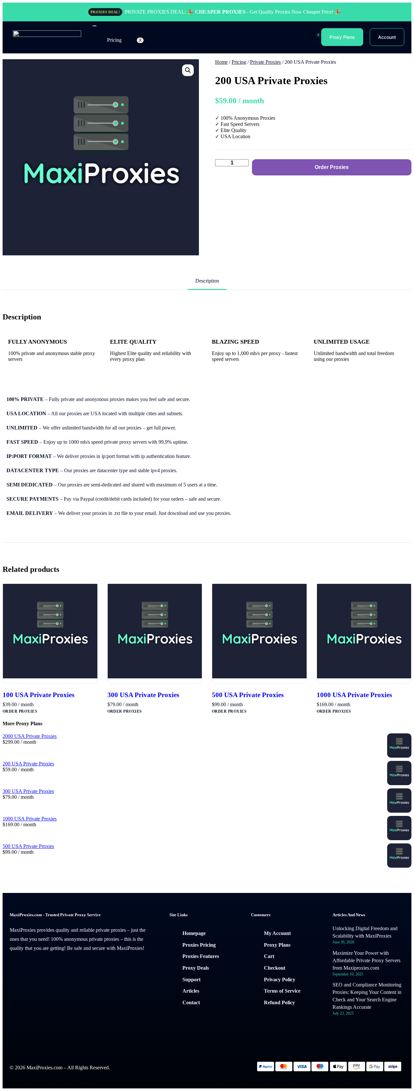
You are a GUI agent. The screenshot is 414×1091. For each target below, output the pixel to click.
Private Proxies (265, 62)
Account (387, 37)
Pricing (114, 40)
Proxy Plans (342, 37)
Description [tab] (207, 281)
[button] (188, 70)
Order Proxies (332, 167)
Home (221, 62)
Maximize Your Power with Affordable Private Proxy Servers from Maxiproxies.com (366, 960)
